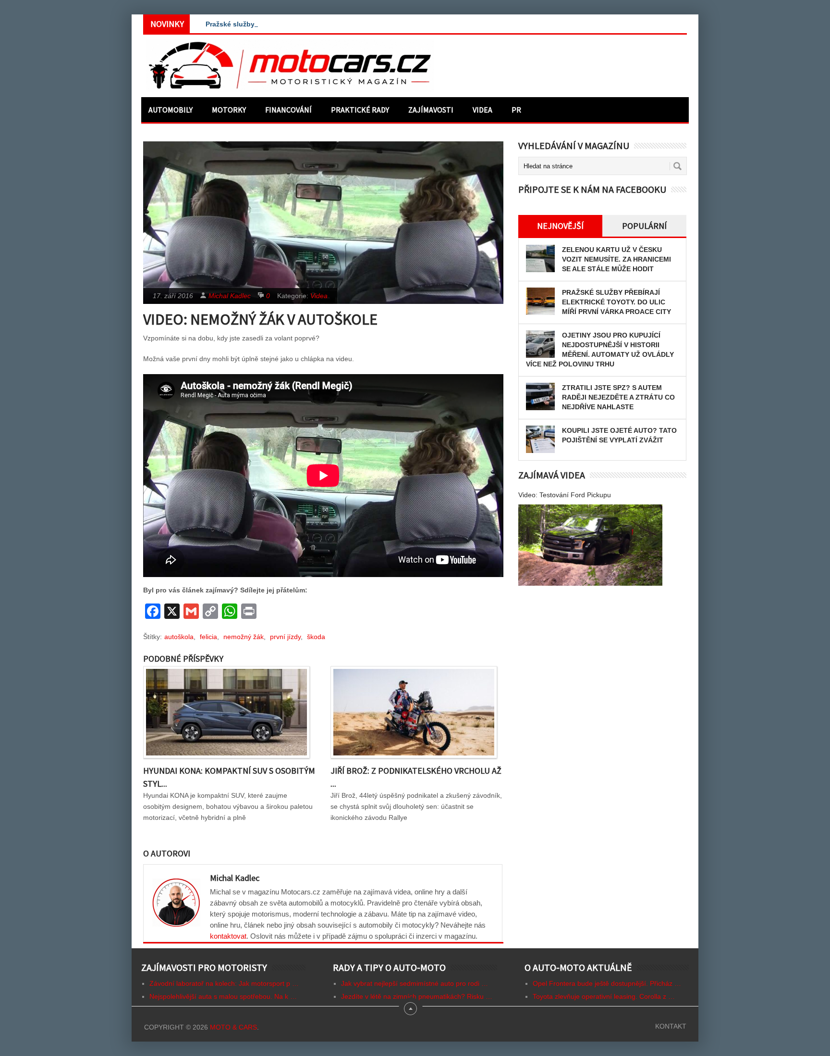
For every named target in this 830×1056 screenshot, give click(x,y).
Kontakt (670, 1026)
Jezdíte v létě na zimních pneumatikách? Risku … (416, 996)
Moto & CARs (233, 1027)
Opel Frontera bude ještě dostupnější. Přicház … (607, 983)
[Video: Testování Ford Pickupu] (590, 545)
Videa (482, 109)
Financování (288, 109)
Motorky (229, 109)
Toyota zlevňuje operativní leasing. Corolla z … (604, 996)
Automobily (170, 109)
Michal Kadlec (229, 296)
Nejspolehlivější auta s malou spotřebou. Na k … (223, 996)
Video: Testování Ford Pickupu (564, 495)
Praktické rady (360, 109)
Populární (644, 225)
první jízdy (285, 637)
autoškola (179, 637)
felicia (208, 637)
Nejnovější (560, 225)
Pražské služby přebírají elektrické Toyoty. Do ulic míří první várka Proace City (616, 302)
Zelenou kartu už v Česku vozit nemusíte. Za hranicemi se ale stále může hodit (616, 259)
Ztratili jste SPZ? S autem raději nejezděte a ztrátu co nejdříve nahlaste (618, 397)
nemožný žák (243, 637)
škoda (316, 637)
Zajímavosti (430, 109)
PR (516, 109)
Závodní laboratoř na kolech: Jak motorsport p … (224, 983)
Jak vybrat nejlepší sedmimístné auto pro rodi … (414, 983)
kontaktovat (228, 936)
